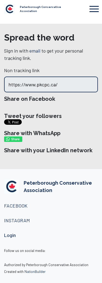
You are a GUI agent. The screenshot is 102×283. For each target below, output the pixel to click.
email (34, 51)
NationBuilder (35, 271)
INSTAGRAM (17, 220)
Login (10, 235)
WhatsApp (13, 139)
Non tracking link (21, 70)
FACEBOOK (15, 206)
